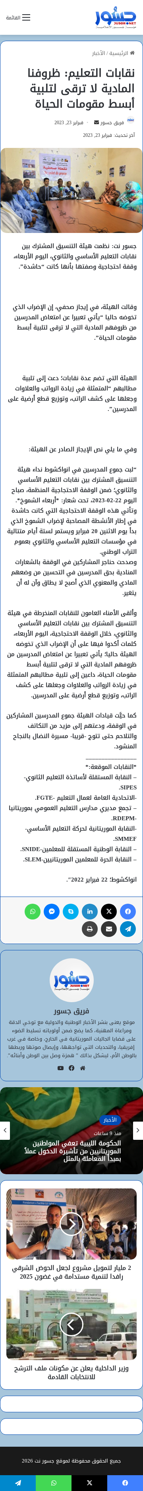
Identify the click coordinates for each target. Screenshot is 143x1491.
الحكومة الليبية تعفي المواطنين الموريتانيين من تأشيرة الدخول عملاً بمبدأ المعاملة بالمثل (73, 1151)
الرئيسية (119, 53)
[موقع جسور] (115, 17)
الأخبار (98, 53)
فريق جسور (112, 122)
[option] (71, 1130)
